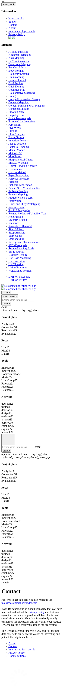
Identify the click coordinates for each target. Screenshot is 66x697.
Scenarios (13, 223)
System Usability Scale (21, 248)
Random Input (16, 207)
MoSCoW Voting (18, 162)
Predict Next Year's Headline (24, 188)
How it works (16, 18)
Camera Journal (17, 80)
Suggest (12, 21)
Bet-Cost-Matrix (17, 67)
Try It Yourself (16, 251)
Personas (13, 181)
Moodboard (14, 156)
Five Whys (14, 127)
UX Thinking (16, 264)
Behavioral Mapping (19, 64)
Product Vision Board (20, 197)
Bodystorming (16, 70)
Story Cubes (15, 235)
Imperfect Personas (19, 140)
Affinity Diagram (18, 51)
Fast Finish (14, 124)
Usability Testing (17, 254)
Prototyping (14, 200)
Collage (12, 96)
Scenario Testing (17, 219)
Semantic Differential (20, 226)
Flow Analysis (16, 134)
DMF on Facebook (19, 276)
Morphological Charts (20, 159)
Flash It (12, 130)
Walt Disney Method (20, 270)
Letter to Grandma (18, 146)
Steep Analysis (16, 232)
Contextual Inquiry (18, 108)
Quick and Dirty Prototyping (24, 203)
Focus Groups (16, 137)
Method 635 (15, 153)
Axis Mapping (16, 57)
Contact (12, 24)
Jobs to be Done (17, 143)
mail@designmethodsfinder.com (19, 602)
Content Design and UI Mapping (26, 105)
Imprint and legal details (21, 31)
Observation (15, 169)
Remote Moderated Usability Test (27, 213)
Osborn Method (17, 172)
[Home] (7, 439)
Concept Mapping (18, 102)
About (11, 27)
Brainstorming (16, 76)
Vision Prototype (17, 267)
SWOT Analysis (17, 245)
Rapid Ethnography (19, 210)
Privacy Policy (16, 34)
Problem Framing (18, 191)
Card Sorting (15, 83)
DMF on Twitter (17, 279)
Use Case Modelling (19, 257)
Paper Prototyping (18, 175)
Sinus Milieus (16, 229)
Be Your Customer (18, 61)
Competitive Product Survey (24, 99)
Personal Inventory (18, 178)
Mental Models (16, 150)
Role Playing (15, 216)
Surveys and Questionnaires (23, 242)
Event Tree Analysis (19, 118)
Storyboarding (16, 238)
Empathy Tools (16, 115)
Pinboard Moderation (20, 184)
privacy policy (37, 612)
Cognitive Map (16, 89)
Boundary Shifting (18, 73)
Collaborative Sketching (21, 92)
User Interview (16, 261)
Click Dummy (16, 86)
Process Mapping (18, 194)
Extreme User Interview (21, 121)
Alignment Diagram (19, 54)
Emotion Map (16, 111)
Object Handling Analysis (22, 165)
